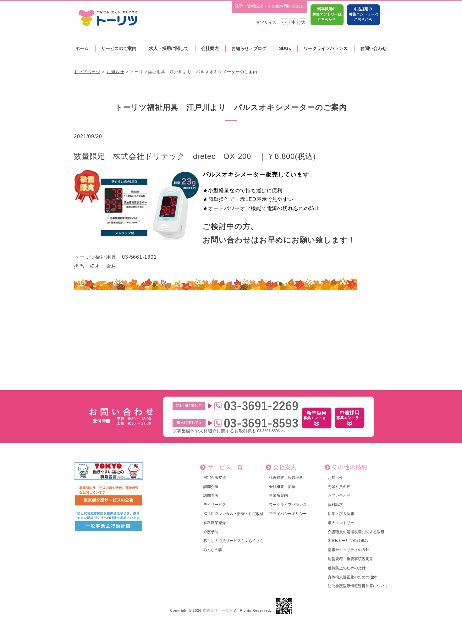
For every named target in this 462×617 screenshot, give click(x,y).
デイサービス (214, 504)
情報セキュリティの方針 (348, 550)
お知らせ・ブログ (249, 48)
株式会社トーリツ (218, 610)
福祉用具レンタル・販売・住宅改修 (233, 513)
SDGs (285, 48)
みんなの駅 (212, 550)
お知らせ (115, 71)
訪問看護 (210, 495)
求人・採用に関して (169, 48)
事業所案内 (278, 495)
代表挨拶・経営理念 (286, 477)
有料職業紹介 (214, 523)
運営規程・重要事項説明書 (350, 559)
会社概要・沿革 (282, 486)
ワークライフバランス (326, 48)
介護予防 (210, 532)
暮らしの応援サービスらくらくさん (233, 541)
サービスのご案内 (118, 48)
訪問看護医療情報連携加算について (358, 586)
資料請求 (335, 504)
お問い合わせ (373, 48)
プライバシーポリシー (288, 513)
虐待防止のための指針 (347, 568)
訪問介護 (210, 486)
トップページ (87, 71)
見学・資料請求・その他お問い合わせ (269, 6)
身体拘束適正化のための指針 (352, 577)
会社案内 (210, 48)
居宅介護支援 (214, 477)
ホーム (82, 48)
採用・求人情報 (341, 513)
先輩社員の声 (339, 486)
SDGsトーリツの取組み (348, 541)
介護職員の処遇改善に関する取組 (356, 532)
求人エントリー (341, 523)
